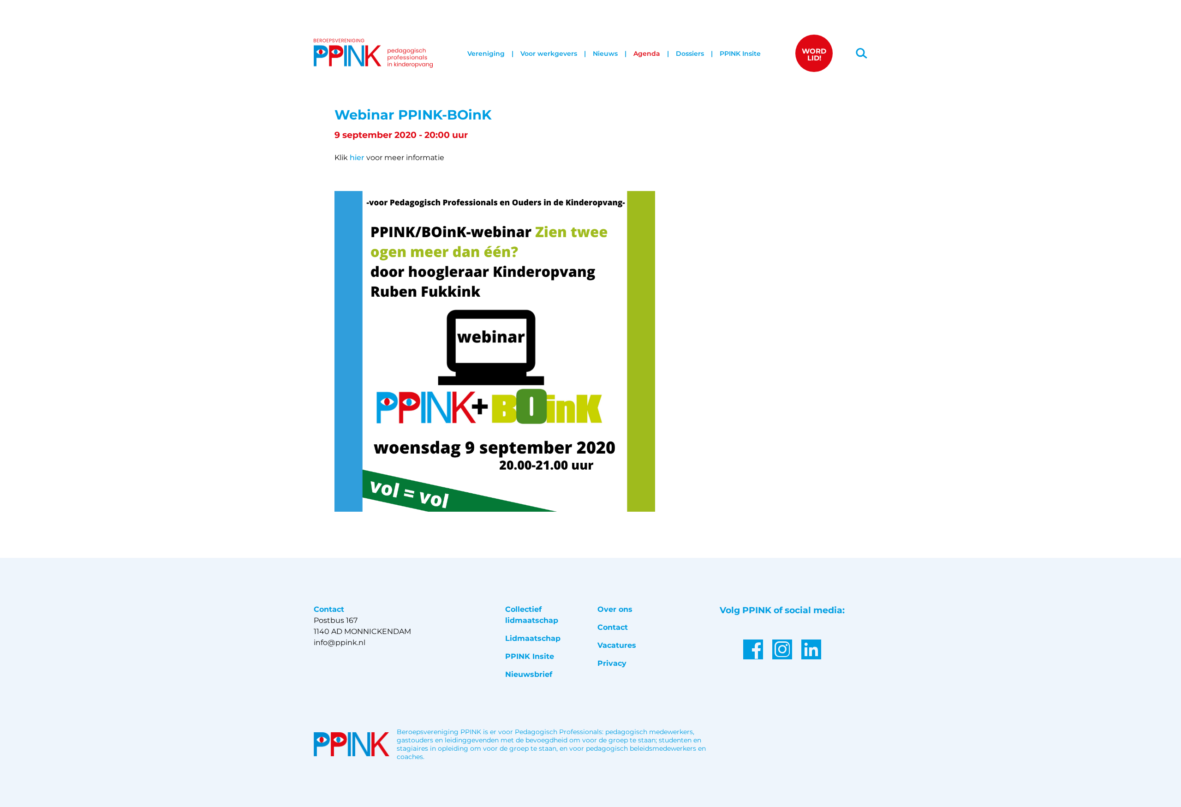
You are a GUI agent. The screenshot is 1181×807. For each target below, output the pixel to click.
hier (357, 157)
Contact (612, 627)
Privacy (611, 663)
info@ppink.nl (339, 642)
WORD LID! (814, 54)
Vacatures (616, 645)
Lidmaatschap (533, 638)
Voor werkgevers (548, 53)
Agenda (646, 53)
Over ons (614, 609)
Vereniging (486, 53)
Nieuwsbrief (528, 674)
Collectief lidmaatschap (531, 615)
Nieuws (605, 53)
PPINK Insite (740, 53)
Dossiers (690, 53)
